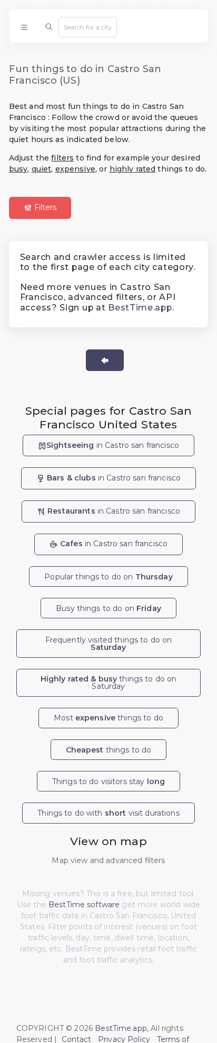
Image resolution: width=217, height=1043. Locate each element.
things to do (109, 750)
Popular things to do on (108, 576)
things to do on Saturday (109, 682)
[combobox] (87, 27)
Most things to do (108, 718)
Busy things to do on (108, 608)
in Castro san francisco (112, 445)
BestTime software (84, 904)
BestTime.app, (122, 1028)
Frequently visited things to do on (108, 643)
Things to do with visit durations (108, 813)
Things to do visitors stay (108, 781)
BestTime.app (140, 308)
